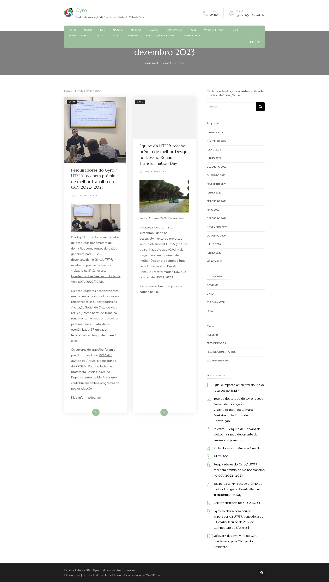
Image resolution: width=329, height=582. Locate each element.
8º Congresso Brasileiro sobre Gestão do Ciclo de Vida (95, 276)
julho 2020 (214, 244)
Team (234, 30)
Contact (100, 35)
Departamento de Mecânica (90, 377)
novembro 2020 (217, 227)
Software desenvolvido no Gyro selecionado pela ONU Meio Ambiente (236, 541)
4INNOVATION (175, 30)
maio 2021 (213, 209)
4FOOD (88, 30)
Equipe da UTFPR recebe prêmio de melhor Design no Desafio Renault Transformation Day (238, 489)
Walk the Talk (213, 30)
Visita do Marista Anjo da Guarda (237, 448)
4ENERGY (136, 30)
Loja (116, 35)
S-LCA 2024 (222, 456)
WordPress (153, 575)
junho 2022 (214, 192)
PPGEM (81, 366)
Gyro (81, 10)
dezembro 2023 (216, 166)
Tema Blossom (114, 575)
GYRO (214, 15)
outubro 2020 (216, 235)
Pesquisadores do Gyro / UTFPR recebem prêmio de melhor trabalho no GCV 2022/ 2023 (239, 469)
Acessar (212, 334)
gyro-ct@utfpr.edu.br (250, 15)
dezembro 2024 (216, 141)
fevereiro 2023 (216, 184)
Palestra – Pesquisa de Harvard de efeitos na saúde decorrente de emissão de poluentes (237, 434)
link (98, 398)
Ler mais (91, 412)
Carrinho (132, 35)
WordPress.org (218, 360)
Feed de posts (216, 343)
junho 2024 (214, 158)
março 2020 (214, 261)
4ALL (193, 30)
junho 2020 (214, 252)
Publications (77, 35)
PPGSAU (105, 355)
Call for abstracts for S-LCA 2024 (237, 503)
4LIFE (102, 30)
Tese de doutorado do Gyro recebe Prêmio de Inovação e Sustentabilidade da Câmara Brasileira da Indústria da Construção (238, 410)
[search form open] (259, 42)
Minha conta (192, 35)
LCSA (210, 311)
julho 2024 (214, 149)
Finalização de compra (161, 35)
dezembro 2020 (216, 218)
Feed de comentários (221, 352)
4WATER (154, 30)
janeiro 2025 (215, 132)
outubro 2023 (216, 175)
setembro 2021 (216, 201)
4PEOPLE (118, 30)
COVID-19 (212, 285)
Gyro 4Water (216, 302)
